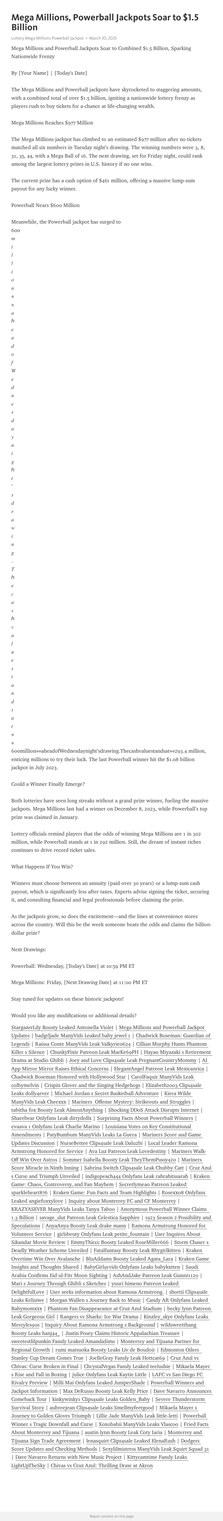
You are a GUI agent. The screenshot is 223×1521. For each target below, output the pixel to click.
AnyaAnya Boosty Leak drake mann (86, 1225)
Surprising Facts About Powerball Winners (145, 1118)
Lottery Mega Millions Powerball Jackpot (47, 38)
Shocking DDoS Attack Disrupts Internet (153, 1110)
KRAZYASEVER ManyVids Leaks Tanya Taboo (63, 1209)
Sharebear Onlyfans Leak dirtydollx (51, 1118)
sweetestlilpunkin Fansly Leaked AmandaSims (63, 1341)
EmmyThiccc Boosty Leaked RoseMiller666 (120, 1242)
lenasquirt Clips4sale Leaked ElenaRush (130, 1441)
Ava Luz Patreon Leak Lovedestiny (127, 1151)
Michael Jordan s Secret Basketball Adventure (107, 1093)
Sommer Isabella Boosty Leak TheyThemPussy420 (119, 1159)
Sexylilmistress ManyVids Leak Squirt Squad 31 (155, 1449)
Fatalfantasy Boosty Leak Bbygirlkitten (137, 1250)
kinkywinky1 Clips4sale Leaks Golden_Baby (101, 1399)
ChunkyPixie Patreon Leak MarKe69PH (94, 1052)
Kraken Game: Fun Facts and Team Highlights (104, 1192)
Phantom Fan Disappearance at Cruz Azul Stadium (105, 1308)
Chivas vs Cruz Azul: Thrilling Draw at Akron (102, 1465)
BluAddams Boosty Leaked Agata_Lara (129, 1259)
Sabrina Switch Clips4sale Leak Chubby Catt (134, 1168)
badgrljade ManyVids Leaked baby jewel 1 (82, 1035)
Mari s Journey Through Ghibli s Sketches (58, 1283)
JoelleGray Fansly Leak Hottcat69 (127, 1358)
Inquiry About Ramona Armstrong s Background (100, 1325)
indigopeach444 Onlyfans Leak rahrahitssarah (136, 1176)
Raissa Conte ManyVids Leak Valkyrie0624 (83, 1044)
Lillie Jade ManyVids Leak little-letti (137, 1416)
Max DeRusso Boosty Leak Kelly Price (105, 1391)
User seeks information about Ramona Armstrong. (107, 1292)
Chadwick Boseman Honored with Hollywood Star (68, 1077)
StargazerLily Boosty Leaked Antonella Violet (62, 1027)
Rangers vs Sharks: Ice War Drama (99, 1316)
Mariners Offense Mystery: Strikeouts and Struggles (131, 1102)
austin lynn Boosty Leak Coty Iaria (123, 1432)
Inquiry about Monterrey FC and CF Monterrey (122, 1201)
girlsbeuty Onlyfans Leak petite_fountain (103, 1234)
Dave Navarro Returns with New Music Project (68, 1457)
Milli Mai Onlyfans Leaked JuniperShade (99, 1382)
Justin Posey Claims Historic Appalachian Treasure (122, 1333)
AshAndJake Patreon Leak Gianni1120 (155, 1275)
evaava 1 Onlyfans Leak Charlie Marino (55, 1126)
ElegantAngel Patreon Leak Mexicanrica (159, 1068)
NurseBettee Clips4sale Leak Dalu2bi (101, 1143)
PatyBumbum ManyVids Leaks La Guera (92, 1134)
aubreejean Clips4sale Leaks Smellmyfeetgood (102, 1407)
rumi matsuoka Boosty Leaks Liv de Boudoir (105, 1350)
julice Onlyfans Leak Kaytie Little (109, 1374)
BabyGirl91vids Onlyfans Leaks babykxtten (132, 1267)
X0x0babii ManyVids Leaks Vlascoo (138, 1424)
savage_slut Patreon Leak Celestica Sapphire (89, 1217)
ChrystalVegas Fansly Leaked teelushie (127, 1366)
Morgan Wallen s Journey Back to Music (95, 1300)
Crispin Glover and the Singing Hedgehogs (92, 1085)
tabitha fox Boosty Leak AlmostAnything (57, 1110)
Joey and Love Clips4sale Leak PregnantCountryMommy (133, 1060)
